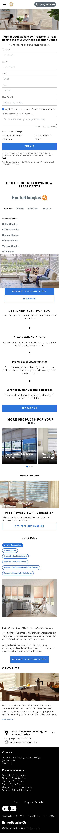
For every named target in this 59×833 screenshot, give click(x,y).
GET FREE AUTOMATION (29, 526)
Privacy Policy (45, 162)
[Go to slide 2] (29, 466)
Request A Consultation (29, 291)
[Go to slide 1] (27, 466)
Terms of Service (8, 164)
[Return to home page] (17, 4)
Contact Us (30, 408)
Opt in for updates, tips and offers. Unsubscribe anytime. (30, 109)
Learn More (29, 299)
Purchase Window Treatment (12, 137)
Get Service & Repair (43, 137)
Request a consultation (29, 659)
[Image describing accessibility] (9, 808)
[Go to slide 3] (32, 466)
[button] (4, 4)
